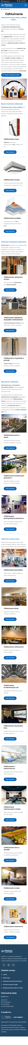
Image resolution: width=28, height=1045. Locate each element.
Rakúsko (19, 1)
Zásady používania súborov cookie (13, 988)
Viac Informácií (10, 580)
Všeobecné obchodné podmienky (12, 981)
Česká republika (17, 1)
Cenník (5, 974)
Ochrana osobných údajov (10, 984)
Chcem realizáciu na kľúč (11, 75)
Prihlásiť (23, 1)
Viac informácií (10, 152)
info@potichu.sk (6, 1)
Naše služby (6, 978)
